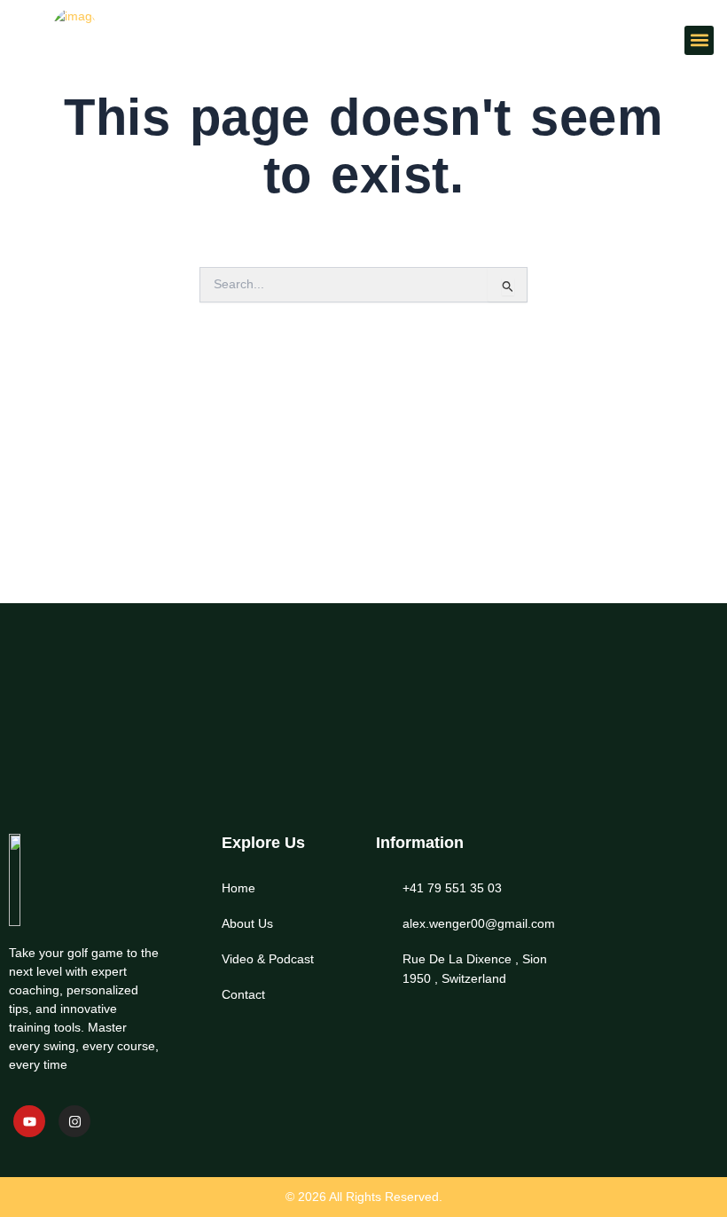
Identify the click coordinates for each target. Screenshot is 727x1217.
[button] (699, 40)
